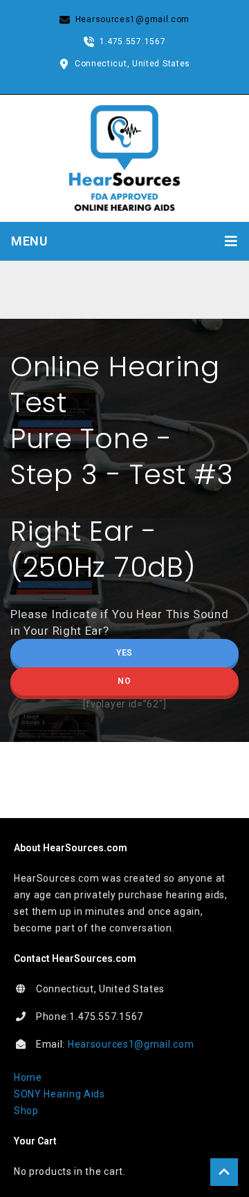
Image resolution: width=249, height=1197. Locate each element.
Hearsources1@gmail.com (131, 1044)
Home (28, 1077)
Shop (26, 1110)
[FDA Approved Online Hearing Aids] (124, 157)
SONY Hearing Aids (59, 1093)
